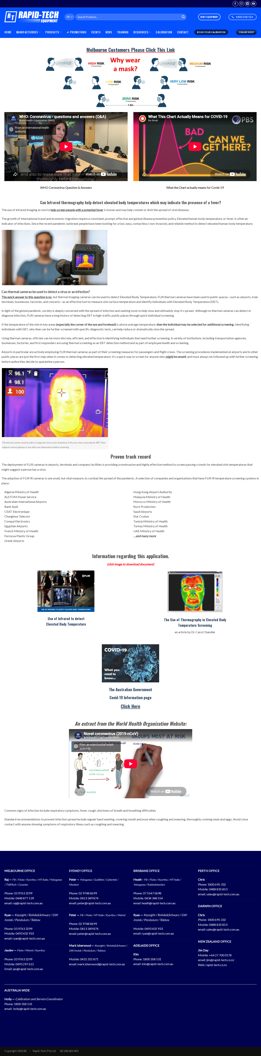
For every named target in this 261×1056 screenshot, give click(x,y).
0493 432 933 (24, 933)
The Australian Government (130, 689)
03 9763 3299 (23, 893)
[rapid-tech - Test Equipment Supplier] (31, 17)
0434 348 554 (153, 898)
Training (122, 32)
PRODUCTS (52, 32)
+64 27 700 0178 (220, 955)
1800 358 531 (152, 959)
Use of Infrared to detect (66, 618)
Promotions (78, 32)
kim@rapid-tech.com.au (157, 964)
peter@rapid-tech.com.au (94, 903)
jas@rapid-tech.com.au (28, 969)
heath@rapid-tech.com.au (158, 903)
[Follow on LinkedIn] (247, 3)
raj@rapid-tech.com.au (28, 903)
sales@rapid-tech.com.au (222, 894)
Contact (183, 32)
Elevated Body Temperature (66, 624)
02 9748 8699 (88, 893)
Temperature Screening (195, 625)
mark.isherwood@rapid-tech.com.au (101, 964)
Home (7, 32)
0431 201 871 (89, 959)
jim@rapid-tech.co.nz (220, 960)
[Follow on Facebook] (235, 3)
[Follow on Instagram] (241, 3)
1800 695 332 (217, 884)
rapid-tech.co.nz (216, 965)
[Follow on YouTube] (253, 3)
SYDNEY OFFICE (80, 870)
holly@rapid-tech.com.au (29, 1008)
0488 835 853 (218, 889)
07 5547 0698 (152, 893)
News (108, 32)
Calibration (164, 32)
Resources (140, 32)
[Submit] (183, 17)
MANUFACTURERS (27, 32)
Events (96, 32)
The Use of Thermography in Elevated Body (195, 619)
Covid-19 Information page (130, 697)
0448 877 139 (24, 898)
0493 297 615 (24, 964)
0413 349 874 (89, 898)
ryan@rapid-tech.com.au (29, 938)
